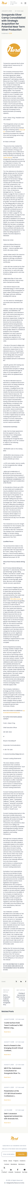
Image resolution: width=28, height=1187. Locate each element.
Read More (7, 1032)
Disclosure (21, 1164)
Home (5, 1161)
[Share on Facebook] (25, 982)
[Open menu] (25, 3)
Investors (22, 1161)
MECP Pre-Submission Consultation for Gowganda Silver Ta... (12, 1070)
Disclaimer (14, 1164)
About (10, 1161)
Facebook (18, 1172)
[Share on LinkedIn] (21, 982)
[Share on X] (16, 982)
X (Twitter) (4, 1171)
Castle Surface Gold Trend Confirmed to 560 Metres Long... (13, 1025)
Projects (15, 1161)
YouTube (24, 1172)
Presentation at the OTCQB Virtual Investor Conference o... (13, 1093)
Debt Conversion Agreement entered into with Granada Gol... (13, 1116)
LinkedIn (10, 1172)
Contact (6, 1164)
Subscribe (21, 1154)
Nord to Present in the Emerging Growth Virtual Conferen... (13, 1048)
